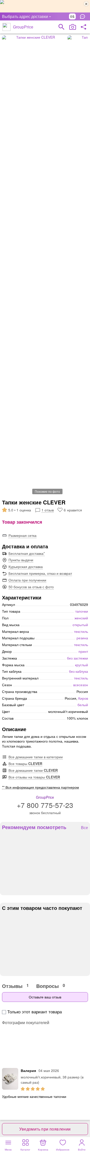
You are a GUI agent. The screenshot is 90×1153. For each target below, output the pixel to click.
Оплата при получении (27, 579)
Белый (83, 704)
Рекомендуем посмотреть (34, 827)
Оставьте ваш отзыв (45, 996)
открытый (80, 624)
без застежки (77, 658)
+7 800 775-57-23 (45, 804)
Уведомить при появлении (44, 1129)
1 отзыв (48, 509)
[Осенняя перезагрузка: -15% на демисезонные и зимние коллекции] (45, 6)
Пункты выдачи (20, 559)
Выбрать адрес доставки (25, 16)
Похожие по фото (47, 491)
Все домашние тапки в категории (35, 756)
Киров (83, 698)
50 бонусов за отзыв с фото (31, 586)
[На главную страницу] (7, 27)
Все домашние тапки (33, 770)
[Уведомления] (84, 16)
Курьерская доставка (25, 566)
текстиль (81, 631)
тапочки (81, 611)
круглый (81, 664)
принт (83, 651)
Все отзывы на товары (34, 776)
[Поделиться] (83, 27)
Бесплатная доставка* (26, 553)
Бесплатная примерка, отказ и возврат (40, 573)
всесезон (80, 684)
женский (81, 617)
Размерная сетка (22, 535)
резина (82, 637)
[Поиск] (61, 27)
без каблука (78, 671)
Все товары (25, 763)
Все (84, 827)
